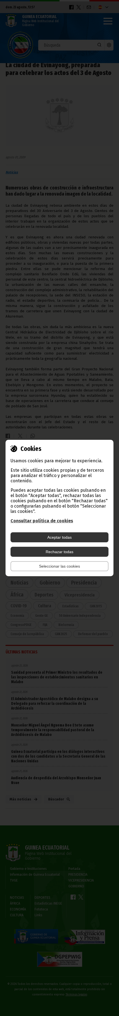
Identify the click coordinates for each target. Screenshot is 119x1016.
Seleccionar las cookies (59, 566)
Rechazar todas (59, 552)
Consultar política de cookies (42, 520)
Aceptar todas (59, 537)
